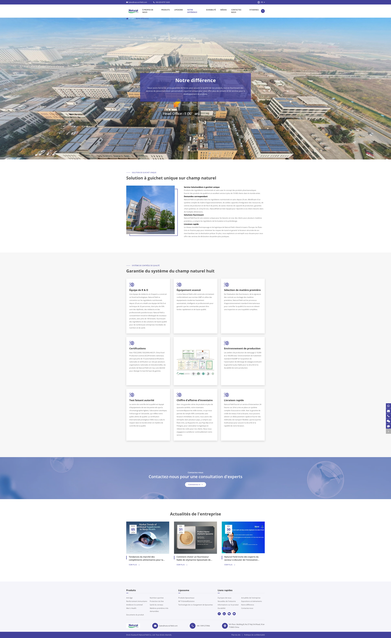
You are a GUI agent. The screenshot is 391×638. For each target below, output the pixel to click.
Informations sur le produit (228, 605)
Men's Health (131, 608)
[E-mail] (388, 410)
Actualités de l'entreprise (195, 513)
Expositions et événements (251, 601)
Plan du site (235, 635)
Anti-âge (129, 598)
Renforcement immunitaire (136, 601)
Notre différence (192, 11)
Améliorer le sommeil (134, 605)
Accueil (131, 18)
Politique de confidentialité (254, 635)
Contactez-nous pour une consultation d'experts (195, 476)
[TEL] (388, 415)
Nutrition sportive (157, 598)
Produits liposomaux (186, 598)
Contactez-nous (236, 11)
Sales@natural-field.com (138, 2)
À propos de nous (147, 11)
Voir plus (134, 565)
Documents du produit (135, 615)
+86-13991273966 (203, 626)
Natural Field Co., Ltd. (147, 635)
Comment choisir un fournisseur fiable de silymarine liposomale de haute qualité (194, 558)
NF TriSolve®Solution (186, 601)
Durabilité (211, 10)
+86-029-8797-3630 (162, 2)
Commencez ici (195, 484)
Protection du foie (157, 601)
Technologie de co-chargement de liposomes (195, 605)
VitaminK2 (254, 10)
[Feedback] (388, 426)
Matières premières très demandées (159, 609)
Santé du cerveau (156, 605)
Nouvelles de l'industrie (227, 601)
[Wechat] (388, 421)
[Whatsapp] (388, 405)
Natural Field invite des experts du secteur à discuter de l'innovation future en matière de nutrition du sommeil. (241, 558)
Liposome (178, 10)
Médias (223, 10)
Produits (165, 10)
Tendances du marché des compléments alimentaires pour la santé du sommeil (146, 558)
